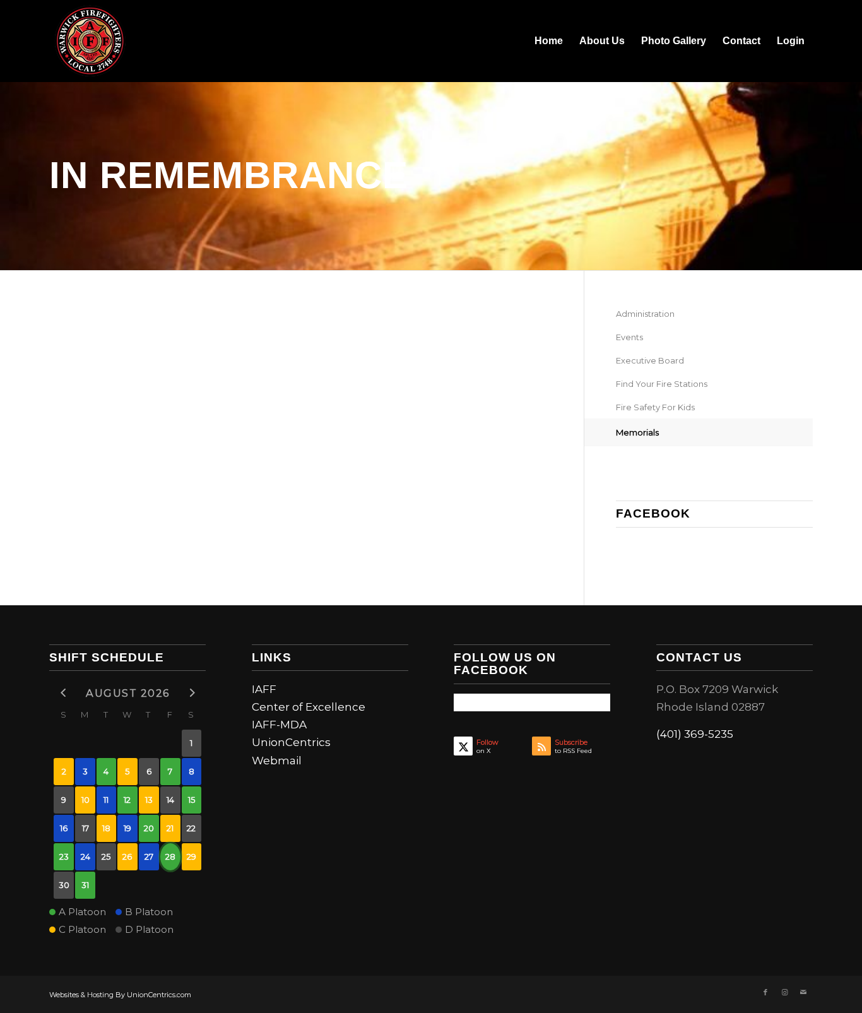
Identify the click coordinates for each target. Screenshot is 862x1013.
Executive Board (650, 360)
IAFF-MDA (279, 724)
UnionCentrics (291, 742)
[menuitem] (548, 41)
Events (629, 337)
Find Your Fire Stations (661, 384)
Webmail (277, 760)
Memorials (637, 432)
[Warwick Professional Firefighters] (90, 41)
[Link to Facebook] (765, 992)
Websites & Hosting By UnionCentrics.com (120, 994)
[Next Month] (192, 692)
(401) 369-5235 (694, 734)
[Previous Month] (64, 692)
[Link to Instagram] (784, 992)
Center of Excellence (308, 707)
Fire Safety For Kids (655, 407)
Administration (645, 314)
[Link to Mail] (803, 992)
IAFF (264, 689)
